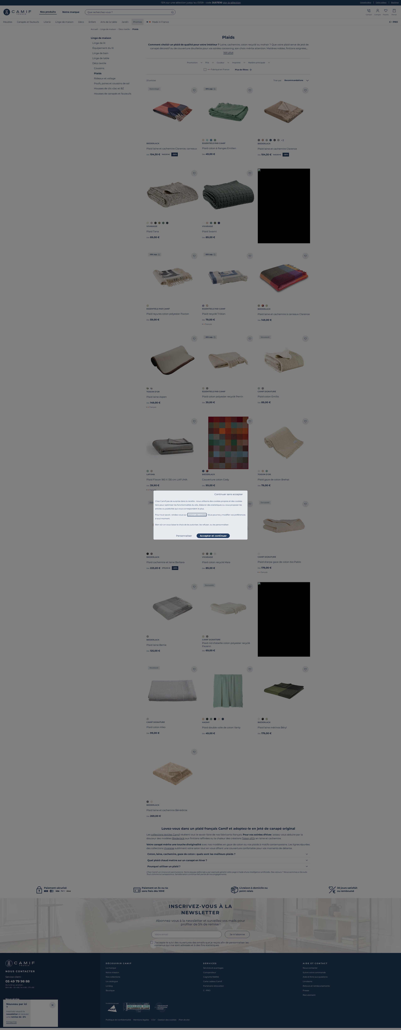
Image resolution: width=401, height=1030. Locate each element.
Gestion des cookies (197, 515)
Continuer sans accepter (228, 494)
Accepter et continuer (213, 535)
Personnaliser (184, 535)
